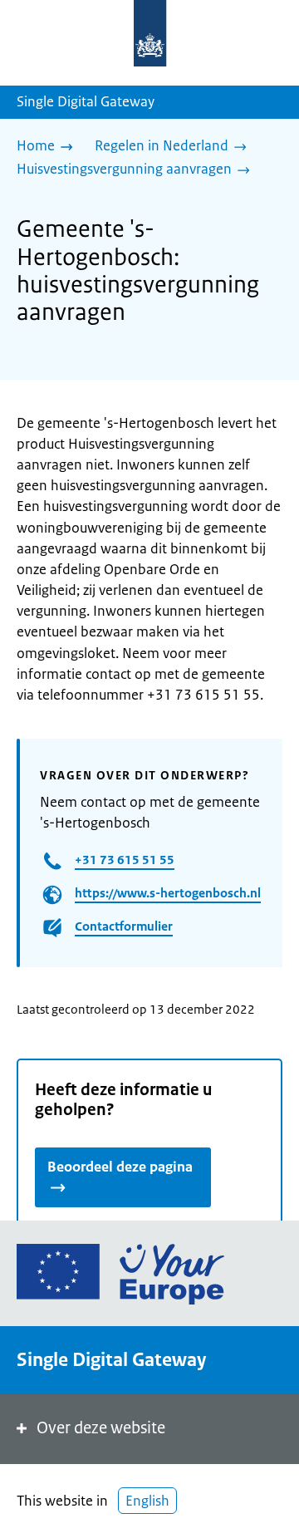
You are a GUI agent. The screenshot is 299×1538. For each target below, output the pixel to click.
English (147, 1500)
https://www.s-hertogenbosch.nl (168, 893)
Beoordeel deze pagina (120, 1166)
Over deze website (101, 1428)
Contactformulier (124, 926)
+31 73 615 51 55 (124, 859)
